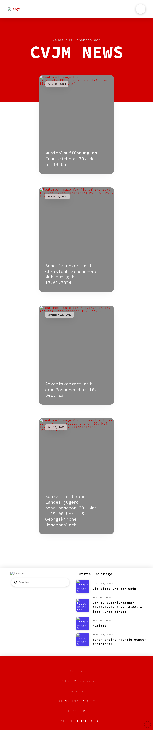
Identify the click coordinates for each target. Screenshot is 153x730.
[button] (140, 9)
